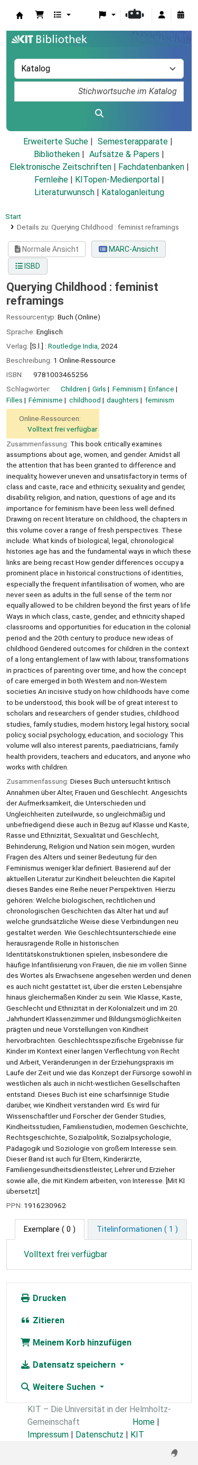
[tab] (137, 1229)
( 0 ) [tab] (50, 1229)
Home (144, 1422)
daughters (123, 400)
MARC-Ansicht (132, 249)
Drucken (48, 1298)
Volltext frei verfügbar (62, 429)
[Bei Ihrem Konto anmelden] (162, 15)
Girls (99, 388)
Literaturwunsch (64, 192)
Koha (19, 15)
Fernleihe (51, 180)
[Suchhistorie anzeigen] (181, 15)
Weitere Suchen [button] (64, 1387)
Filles (14, 400)
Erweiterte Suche (55, 141)
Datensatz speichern (74, 1365)
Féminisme (46, 400)
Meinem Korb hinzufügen (81, 1343)
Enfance (161, 388)
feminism (159, 400)
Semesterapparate (133, 141)
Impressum (48, 1435)
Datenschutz (100, 1435)
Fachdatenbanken (151, 167)
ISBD (31, 266)
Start (13, 216)
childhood (85, 400)
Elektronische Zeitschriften (60, 167)
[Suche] (99, 113)
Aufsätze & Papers (124, 154)
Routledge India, (73, 346)
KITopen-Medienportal (117, 180)
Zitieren (47, 1320)
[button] (40, 15)
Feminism (127, 388)
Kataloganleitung (132, 192)
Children (74, 388)
